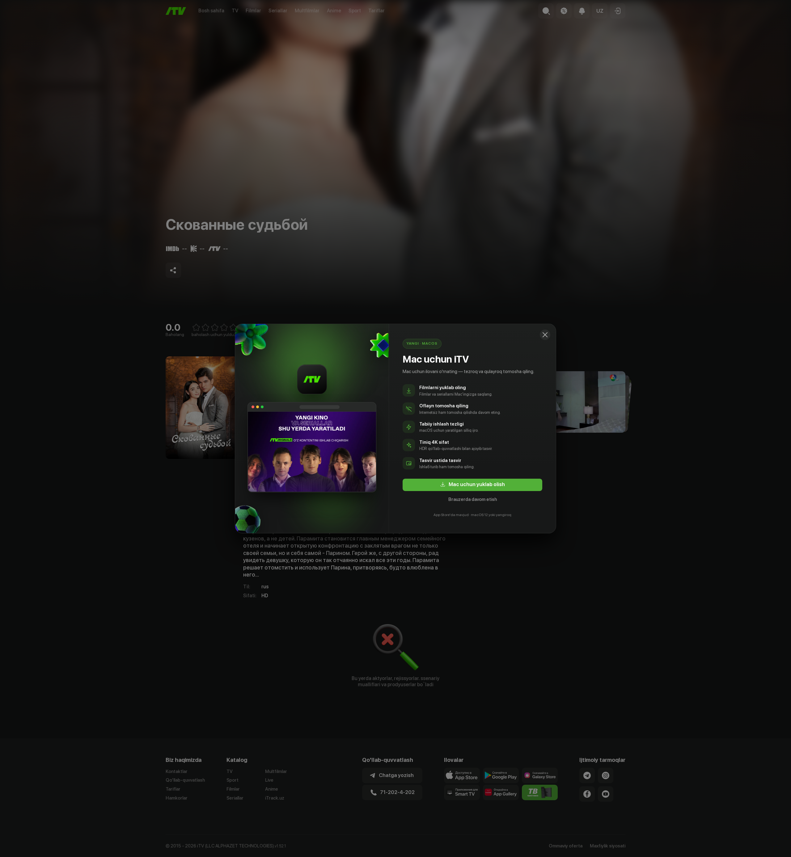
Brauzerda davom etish (472, 499)
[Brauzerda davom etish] (545, 335)
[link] (472, 485)
